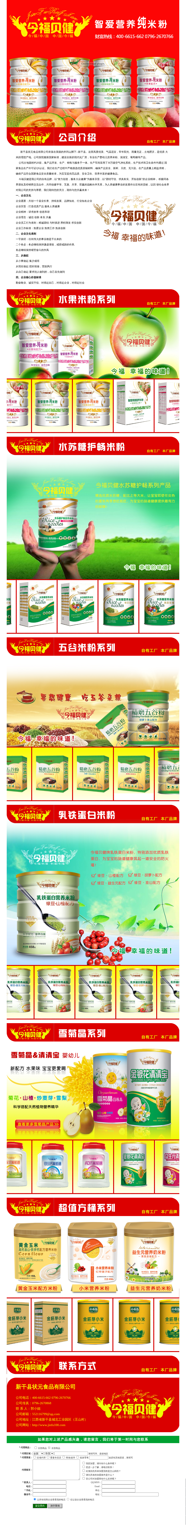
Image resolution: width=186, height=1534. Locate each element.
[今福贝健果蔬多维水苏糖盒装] (77, 631)
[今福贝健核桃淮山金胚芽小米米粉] (39, 1349)
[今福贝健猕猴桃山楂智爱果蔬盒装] (38, 430)
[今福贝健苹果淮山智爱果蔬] (119, 430)
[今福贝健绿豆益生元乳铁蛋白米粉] (125, 1017)
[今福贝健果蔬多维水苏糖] (158, 631)
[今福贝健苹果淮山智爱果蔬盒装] (78, 430)
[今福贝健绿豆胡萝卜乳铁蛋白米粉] (43, 1017)
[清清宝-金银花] (39, 1191)
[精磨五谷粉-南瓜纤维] (162, 799)
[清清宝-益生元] (80, 1191)
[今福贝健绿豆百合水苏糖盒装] (36, 631)
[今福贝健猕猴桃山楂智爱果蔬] (160, 430)
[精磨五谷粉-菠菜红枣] (40, 799)
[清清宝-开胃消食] (121, 1191)
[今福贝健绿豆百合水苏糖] (118, 631)
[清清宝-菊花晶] (162, 1191)
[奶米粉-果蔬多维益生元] (161, 1349)
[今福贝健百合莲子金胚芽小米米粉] (120, 1349)
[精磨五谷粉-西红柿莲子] (121, 799)
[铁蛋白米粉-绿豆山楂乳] (84, 1017)
